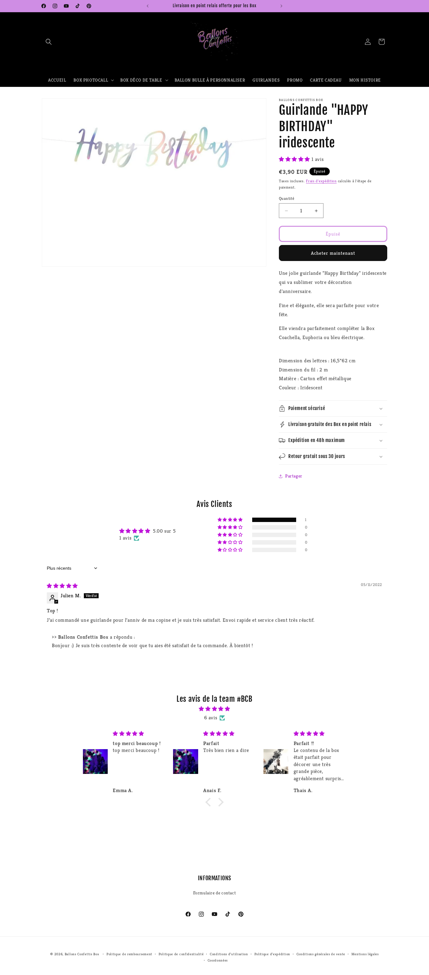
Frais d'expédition (321, 180)
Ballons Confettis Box (82, 954)
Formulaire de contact (214, 892)
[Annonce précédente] (148, 6)
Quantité (286, 198)
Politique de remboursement (129, 954)
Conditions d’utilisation (229, 954)
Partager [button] (293, 476)
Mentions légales (365, 954)
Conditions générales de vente (320, 954)
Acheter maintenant (333, 253)
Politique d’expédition (272, 954)
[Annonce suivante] (281, 6)
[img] (62, 586)
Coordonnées (218, 960)
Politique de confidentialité (181, 954)
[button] (49, 42)
